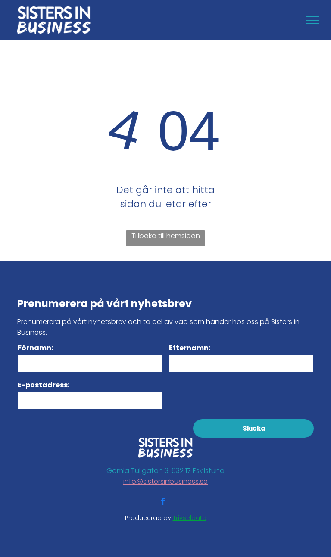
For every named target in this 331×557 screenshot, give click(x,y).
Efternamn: (189, 348)
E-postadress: (43, 385)
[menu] (312, 20)
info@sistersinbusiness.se (165, 481)
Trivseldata (189, 517)
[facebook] (163, 502)
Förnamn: (35, 348)
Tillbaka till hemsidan (165, 236)
